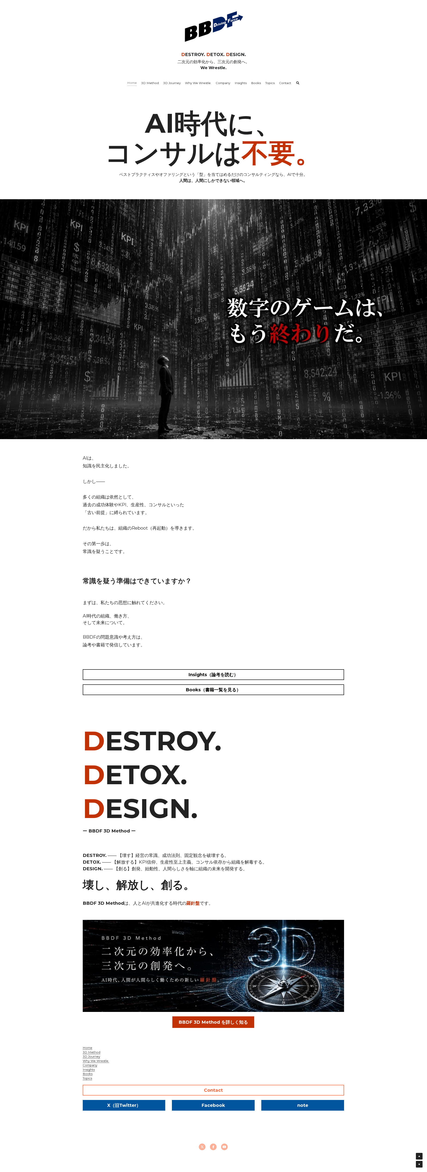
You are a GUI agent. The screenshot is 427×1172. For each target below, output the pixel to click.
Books (88, 1074)
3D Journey (91, 1056)
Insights (89, 1069)
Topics (87, 1078)
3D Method (91, 1052)
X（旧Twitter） (124, 1105)
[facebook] (213, 1147)
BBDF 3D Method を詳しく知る (213, 1022)
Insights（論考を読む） (213, 674)
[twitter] (202, 1147)
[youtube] (224, 1147)
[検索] (298, 83)
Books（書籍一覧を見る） (213, 689)
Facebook (213, 1105)
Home (87, 1047)
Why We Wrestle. (96, 1061)
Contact (213, 1090)
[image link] (213, 26)
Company (90, 1065)
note (302, 1105)
